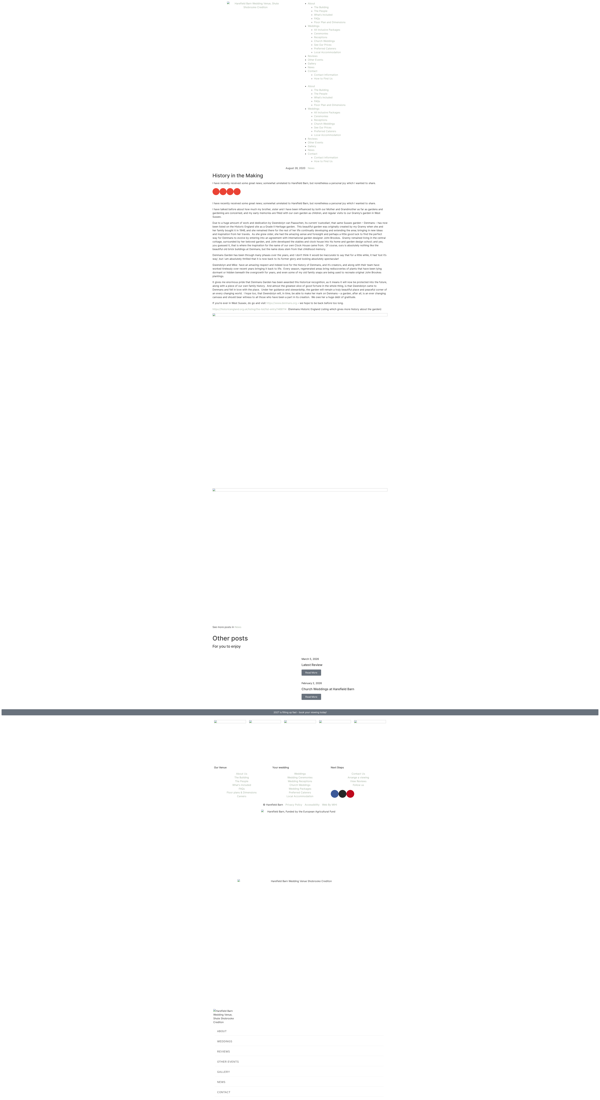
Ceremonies (321, 33)
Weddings (313, 26)
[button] (345, 82)
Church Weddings (324, 41)
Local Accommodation (327, 52)
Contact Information (326, 74)
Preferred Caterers (325, 48)
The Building (321, 7)
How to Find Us (323, 78)
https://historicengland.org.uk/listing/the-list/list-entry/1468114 (249, 309)
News (311, 67)
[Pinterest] (350, 794)
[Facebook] (335, 794)
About (311, 3)
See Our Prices (322, 44)
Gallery (312, 63)
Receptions (320, 37)
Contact (312, 71)
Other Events (315, 59)
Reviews (313, 56)
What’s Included (323, 14)
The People (320, 11)
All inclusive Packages (327, 29)
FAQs (317, 18)
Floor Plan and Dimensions (329, 22)
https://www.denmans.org (281, 303)
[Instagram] (342, 794)
